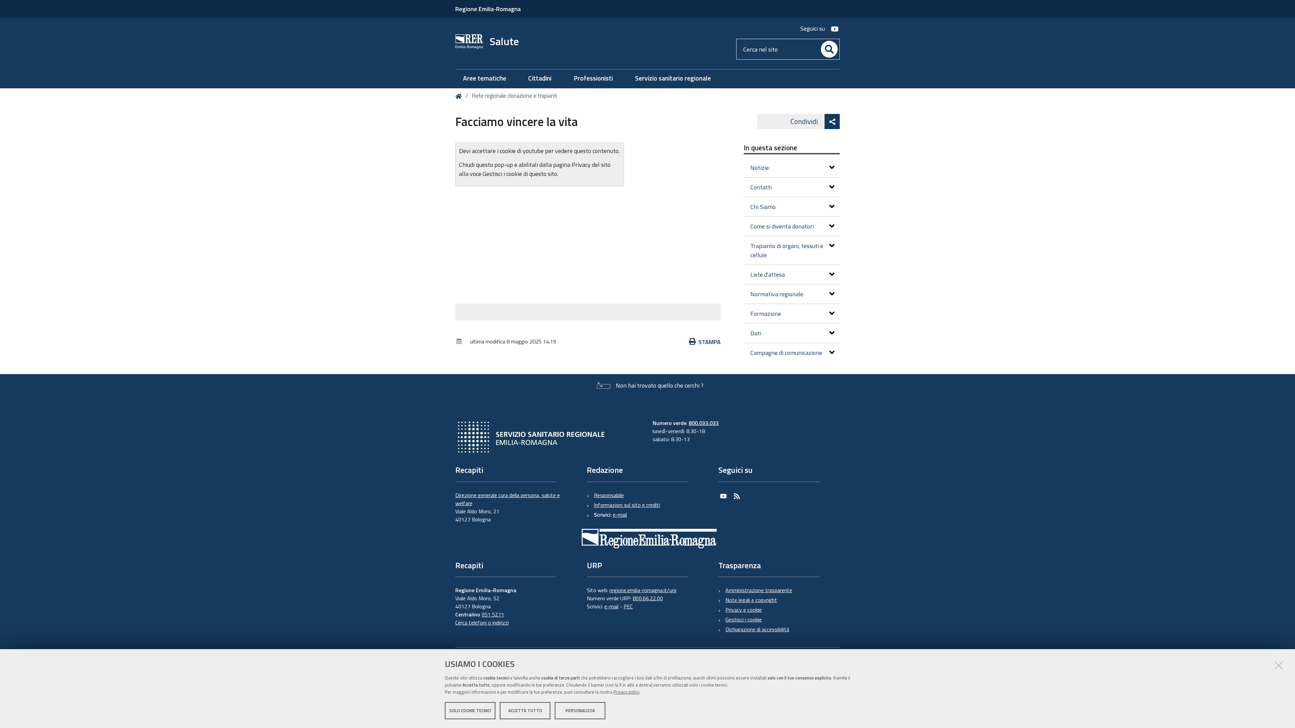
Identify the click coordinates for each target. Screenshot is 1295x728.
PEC (628, 606)
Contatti (761, 187)
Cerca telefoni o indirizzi (482, 622)
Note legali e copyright (751, 600)
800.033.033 (704, 423)
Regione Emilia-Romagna (488, 8)
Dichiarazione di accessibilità (757, 629)
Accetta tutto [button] (525, 710)
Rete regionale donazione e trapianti (514, 95)
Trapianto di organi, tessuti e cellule (786, 250)
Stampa (709, 341)
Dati (755, 333)
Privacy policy (626, 692)
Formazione (765, 313)
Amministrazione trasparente (758, 590)
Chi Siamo (763, 206)
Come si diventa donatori (782, 226)
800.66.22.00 (648, 598)
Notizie (759, 167)
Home (459, 96)
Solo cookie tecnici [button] (470, 710)
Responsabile (609, 495)
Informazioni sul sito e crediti (627, 505)
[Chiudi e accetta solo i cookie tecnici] (1278, 665)
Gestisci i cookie (743, 619)
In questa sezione (770, 147)
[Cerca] (829, 49)
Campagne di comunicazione (786, 352)
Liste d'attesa (767, 274)
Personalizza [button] (580, 710)
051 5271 (493, 614)
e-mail (620, 515)
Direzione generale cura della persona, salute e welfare (507, 499)
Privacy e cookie (743, 610)
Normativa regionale (776, 294)
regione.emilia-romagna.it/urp (643, 590)
